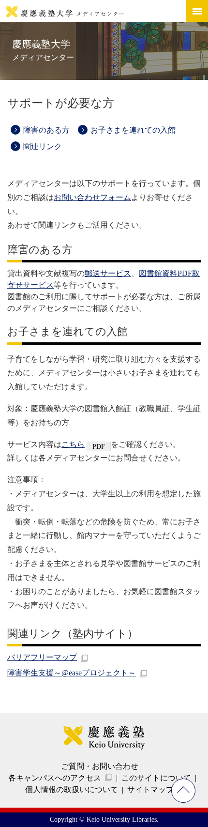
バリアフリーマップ (42, 657)
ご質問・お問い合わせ (99, 766)
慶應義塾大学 (43, 50)
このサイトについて (156, 778)
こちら (73, 444)
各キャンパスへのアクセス (54, 778)
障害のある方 (46, 130)
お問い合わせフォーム (92, 197)
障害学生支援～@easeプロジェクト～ (71, 673)
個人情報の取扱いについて (71, 789)
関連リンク (42, 146)
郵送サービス (108, 273)
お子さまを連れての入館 (133, 130)
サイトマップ (150, 789)
